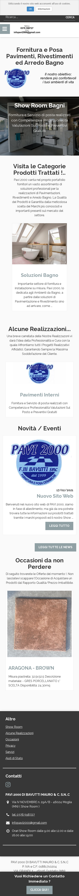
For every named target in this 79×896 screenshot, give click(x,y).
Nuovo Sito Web (55, 496)
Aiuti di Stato (14, 758)
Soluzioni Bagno (39, 275)
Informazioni (44, 9)
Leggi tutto (59, 526)
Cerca (70, 17)
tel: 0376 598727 (23, 814)
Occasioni (12, 739)
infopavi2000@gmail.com (29, 822)
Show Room (14, 727)
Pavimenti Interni (39, 395)
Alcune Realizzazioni (19, 733)
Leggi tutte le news (55, 547)
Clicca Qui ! (39, 890)
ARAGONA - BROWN (31, 668)
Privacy (10, 745)
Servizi (10, 752)
